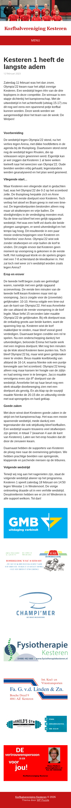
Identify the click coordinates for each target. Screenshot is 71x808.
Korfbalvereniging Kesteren (35, 28)
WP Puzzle (43, 800)
